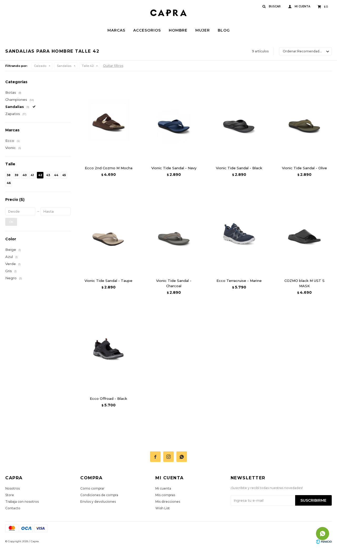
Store (9, 495)
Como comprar (92, 488)
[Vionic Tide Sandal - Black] (239, 120)
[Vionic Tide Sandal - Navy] (173, 120)
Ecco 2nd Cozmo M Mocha (108, 168)
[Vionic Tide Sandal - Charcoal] (173, 233)
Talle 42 (88, 66)
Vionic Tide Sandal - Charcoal (173, 283)
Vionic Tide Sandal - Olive (304, 168)
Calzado (40, 66)
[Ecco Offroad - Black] (108, 351)
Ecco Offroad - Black (108, 398)
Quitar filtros (113, 66)
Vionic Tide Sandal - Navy (173, 168)
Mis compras (165, 495)
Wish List (162, 508)
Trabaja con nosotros (22, 502)
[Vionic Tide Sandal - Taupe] (108, 233)
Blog (224, 30)
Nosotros (12, 488)
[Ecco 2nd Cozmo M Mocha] (108, 120)
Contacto (12, 508)
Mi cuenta (163, 488)
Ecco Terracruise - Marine (239, 280)
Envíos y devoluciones (98, 502)
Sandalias (64, 66)
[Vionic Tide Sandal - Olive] (304, 120)
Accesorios (147, 30)
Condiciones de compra (99, 495)
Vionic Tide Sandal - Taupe (108, 280)
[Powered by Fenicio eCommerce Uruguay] (324, 541)
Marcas (116, 30)
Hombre (178, 30)
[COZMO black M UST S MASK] (304, 233)
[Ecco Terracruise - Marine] (239, 233)
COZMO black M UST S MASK (304, 283)
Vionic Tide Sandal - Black (239, 168)
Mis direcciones (167, 502)
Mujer (202, 30)
